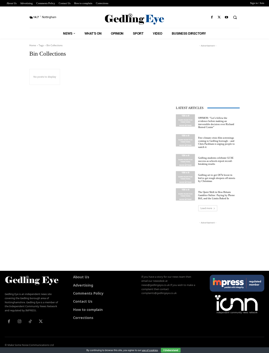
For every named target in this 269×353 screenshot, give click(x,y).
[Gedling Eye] (134, 19)
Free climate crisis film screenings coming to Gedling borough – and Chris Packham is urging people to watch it (216, 142)
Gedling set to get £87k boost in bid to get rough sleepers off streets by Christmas (216, 177)
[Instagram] (19, 322)
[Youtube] (226, 17)
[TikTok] (30, 322)
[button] (235, 17)
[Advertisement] (208, 72)
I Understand (170, 350)
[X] (219, 17)
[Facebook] (211, 17)
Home (32, 45)
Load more (206, 208)
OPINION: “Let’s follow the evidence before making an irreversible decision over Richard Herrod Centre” (216, 122)
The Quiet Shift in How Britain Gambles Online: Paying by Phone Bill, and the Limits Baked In (216, 195)
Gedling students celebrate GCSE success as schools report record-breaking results (216, 160)
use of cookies (150, 350)
